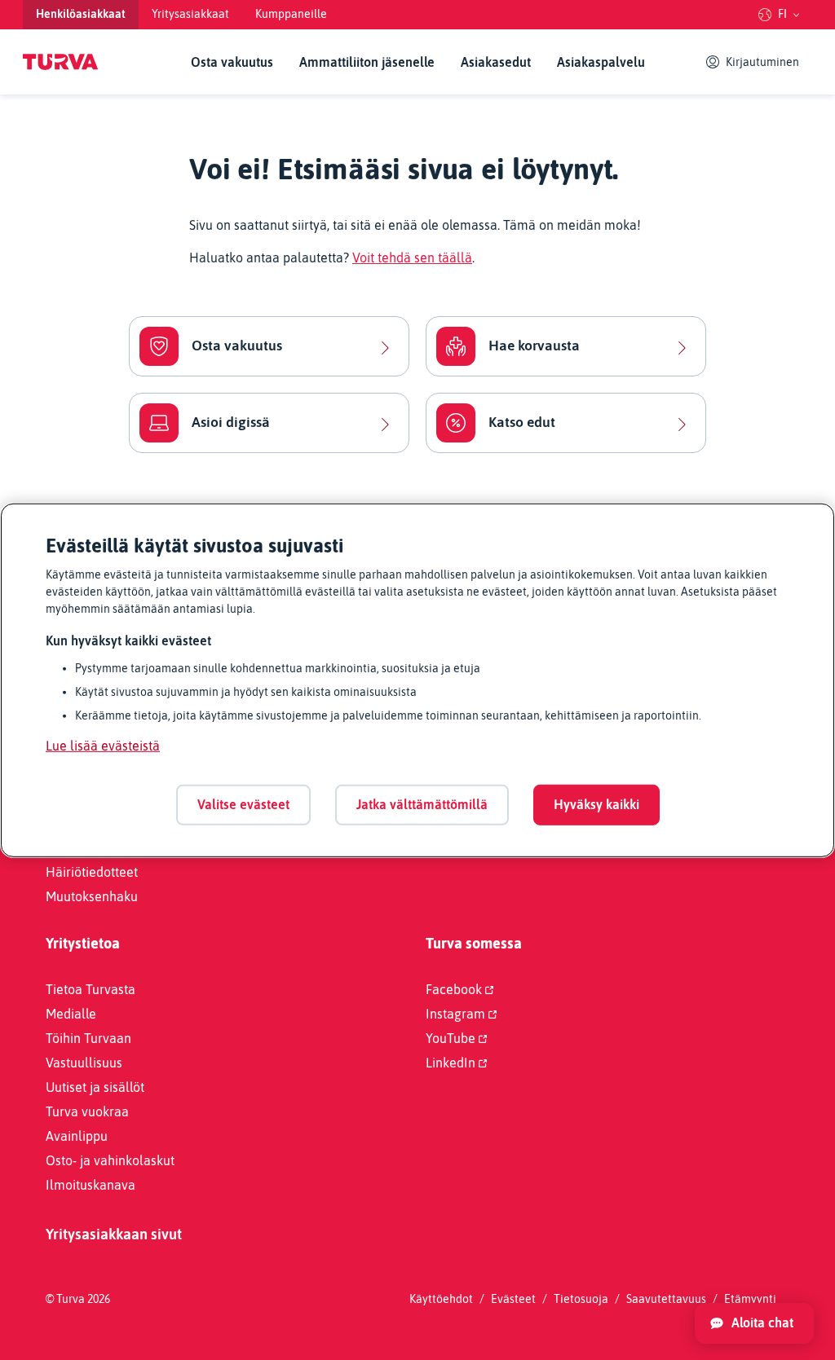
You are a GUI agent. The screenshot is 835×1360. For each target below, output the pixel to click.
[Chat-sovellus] (754, 1323)
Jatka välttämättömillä (422, 804)
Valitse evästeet (243, 804)
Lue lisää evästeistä (103, 745)
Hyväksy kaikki (596, 804)
